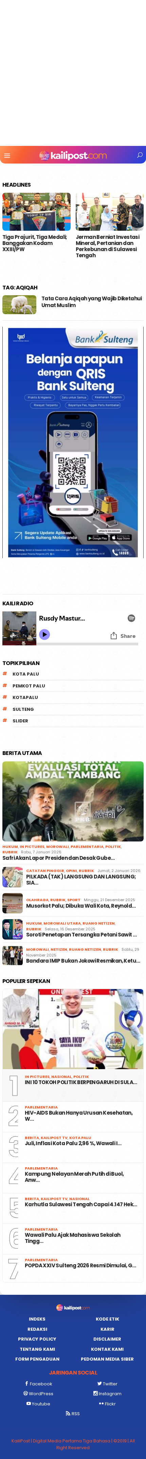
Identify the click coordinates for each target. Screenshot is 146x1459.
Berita (32, 1137)
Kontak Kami (107, 1349)
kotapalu (25, 697)
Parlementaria (87, 846)
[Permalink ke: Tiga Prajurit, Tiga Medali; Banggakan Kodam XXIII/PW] (36, 212)
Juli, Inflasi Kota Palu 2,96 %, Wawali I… (73, 1143)
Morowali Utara (62, 923)
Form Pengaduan (37, 1359)
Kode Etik (107, 1319)
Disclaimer (107, 1339)
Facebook (41, 1384)
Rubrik (10, 852)
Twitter (110, 1384)
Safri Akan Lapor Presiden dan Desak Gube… (58, 858)
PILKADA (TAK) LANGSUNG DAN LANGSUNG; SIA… (81, 880)
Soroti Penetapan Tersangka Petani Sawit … (81, 935)
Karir (107, 1329)
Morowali (57, 846)
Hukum (10, 846)
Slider (20, 721)
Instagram (110, 1393)
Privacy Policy (37, 1339)
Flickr (110, 1404)
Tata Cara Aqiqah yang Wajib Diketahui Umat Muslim (91, 302)
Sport (73, 900)
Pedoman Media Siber (107, 1359)
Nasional (61, 1076)
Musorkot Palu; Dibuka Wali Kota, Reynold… (80, 906)
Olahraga (37, 900)
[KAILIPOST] (73, 155)
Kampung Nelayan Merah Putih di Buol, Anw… (74, 1177)
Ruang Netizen (99, 923)
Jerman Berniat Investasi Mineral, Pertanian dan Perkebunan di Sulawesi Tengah (108, 246)
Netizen (59, 949)
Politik (113, 846)
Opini (71, 870)
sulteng (23, 709)
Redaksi (37, 1329)
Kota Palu (26, 674)
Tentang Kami (37, 1349)
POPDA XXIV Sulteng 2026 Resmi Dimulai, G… (80, 1266)
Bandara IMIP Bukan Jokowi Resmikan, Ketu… (83, 961)
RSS (76, 1413)
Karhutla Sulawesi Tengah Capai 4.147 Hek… (81, 1204)
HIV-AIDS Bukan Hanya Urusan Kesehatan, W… (78, 1116)
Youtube (41, 1404)
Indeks (37, 1319)
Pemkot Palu (29, 686)
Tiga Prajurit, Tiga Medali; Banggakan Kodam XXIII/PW (34, 243)
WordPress (41, 1393)
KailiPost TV (54, 1137)
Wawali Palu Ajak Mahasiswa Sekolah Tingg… (73, 1238)
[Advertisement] (73, 73)
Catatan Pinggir (45, 870)
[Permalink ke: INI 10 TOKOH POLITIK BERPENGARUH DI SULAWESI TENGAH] (73, 1029)
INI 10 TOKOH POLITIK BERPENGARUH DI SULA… (81, 1082)
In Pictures (32, 846)
